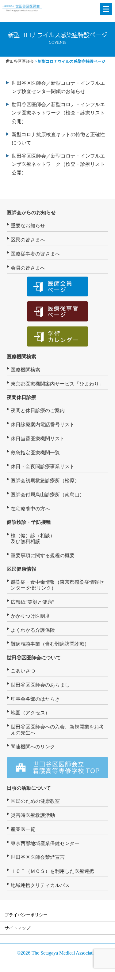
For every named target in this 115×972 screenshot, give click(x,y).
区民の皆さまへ (28, 239)
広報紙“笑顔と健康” (32, 602)
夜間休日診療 (21, 397)
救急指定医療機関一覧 (35, 452)
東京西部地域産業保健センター (45, 843)
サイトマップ (17, 927)
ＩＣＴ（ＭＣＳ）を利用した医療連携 (52, 871)
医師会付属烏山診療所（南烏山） (47, 494)
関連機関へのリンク (33, 746)
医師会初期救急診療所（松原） (45, 480)
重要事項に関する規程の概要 (43, 555)
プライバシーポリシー (26, 914)
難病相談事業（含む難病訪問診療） (50, 643)
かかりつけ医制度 (30, 616)
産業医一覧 (23, 829)
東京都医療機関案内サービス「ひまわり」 (57, 383)
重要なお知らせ (28, 225)
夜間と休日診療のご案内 (38, 410)
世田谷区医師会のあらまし (40, 684)
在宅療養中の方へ (30, 508)
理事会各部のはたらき (35, 699)
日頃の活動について (29, 788)
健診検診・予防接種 (29, 522)
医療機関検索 (21, 356)
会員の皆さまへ (28, 267)
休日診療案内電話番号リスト (43, 424)
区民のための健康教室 (35, 801)
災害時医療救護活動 (33, 815)
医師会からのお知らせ (31, 212)
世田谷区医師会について (34, 657)
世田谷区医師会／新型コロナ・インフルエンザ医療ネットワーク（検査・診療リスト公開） (58, 113)
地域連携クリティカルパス (40, 885)
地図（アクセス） (30, 712)
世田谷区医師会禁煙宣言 (38, 857)
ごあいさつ (23, 670)
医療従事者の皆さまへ (35, 253)
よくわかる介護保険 (33, 630)
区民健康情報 (21, 569)
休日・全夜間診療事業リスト (43, 466)
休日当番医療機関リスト (38, 438)
